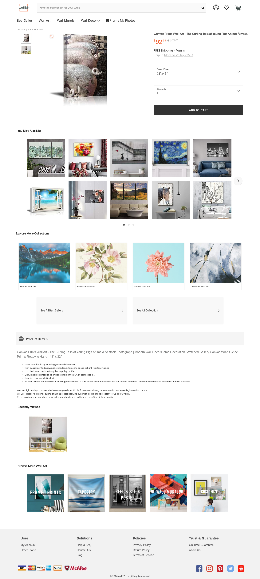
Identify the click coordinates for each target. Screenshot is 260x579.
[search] (202, 8)
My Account (28, 544)
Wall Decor (89, 20)
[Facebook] (200, 568)
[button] (238, 181)
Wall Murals (65, 20)
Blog (79, 555)
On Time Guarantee (201, 544)
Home (21, 29)
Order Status (29, 550)
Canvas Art (35, 29)
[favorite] (226, 7)
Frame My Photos (122, 20)
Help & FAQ (84, 544)
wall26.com (124, 576)
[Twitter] (231, 568)
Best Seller (24, 20)
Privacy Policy (142, 544)
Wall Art (44, 20)
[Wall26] (23, 7)
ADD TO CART (198, 110)
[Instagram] (210, 568)
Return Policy (141, 550)
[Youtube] (241, 568)
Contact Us (84, 550)
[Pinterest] (221, 568)
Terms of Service (143, 555)
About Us (195, 550)
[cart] (237, 8)
